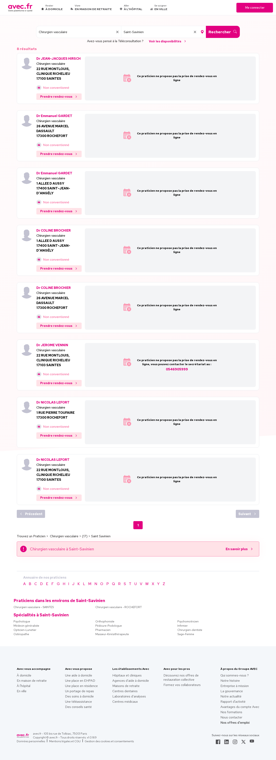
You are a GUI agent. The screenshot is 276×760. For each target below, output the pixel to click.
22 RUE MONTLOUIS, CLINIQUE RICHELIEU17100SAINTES (53, 74)
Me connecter (254, 8)
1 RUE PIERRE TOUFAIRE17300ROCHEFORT (55, 415)
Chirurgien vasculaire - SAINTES (34, 607)
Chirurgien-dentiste (189, 630)
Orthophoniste (104, 621)
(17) (84, 536)
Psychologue (22, 621)
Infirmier (182, 625)
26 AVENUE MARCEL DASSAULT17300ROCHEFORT (52, 131)
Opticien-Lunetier (25, 630)
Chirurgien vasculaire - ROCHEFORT (118, 607)
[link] (218, 743)
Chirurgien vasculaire (50, 64)
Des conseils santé (78, 707)
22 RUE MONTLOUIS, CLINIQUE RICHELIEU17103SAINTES (53, 360)
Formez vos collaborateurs (182, 685)
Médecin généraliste (26, 625)
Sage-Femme (185, 634)
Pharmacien (103, 630)
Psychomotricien (188, 621)
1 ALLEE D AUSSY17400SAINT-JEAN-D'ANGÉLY (53, 188)
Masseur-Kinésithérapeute (112, 634)
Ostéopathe (21, 634)
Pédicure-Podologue (108, 625)
